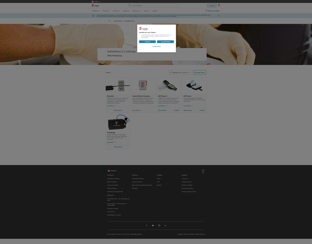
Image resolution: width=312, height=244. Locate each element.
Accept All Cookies (165, 42)
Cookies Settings (156, 46)
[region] (156, 38)
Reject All (147, 42)
